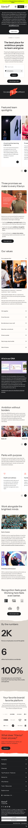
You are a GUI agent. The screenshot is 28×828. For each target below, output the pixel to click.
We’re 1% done (5, 347)
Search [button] (14, 75)
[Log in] (15, 6)
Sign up (21, 6)
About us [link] (6, 748)
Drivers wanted (5, 335)
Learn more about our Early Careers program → (13, 545)
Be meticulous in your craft (8, 323)
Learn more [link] (14, 31)
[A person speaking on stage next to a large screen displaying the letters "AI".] (11, 128)
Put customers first (6, 258)
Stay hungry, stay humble (7, 341)
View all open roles (14, 81)
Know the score (5, 317)
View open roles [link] (8, 241)
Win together (4, 311)
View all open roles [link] (14, 613)
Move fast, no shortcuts (7, 329)
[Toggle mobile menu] (26, 6)
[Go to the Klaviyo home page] (5, 6)
